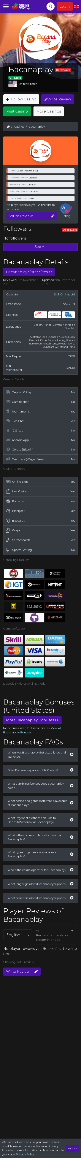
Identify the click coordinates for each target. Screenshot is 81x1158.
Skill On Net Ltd (64, 294)
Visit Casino (17, 111)
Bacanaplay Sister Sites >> (29, 272)
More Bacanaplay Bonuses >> (32, 720)
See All (40, 247)
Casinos (19, 126)
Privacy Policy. (25, 1154)
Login (64, 6)
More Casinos (48, 111)
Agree (72, 1148)
